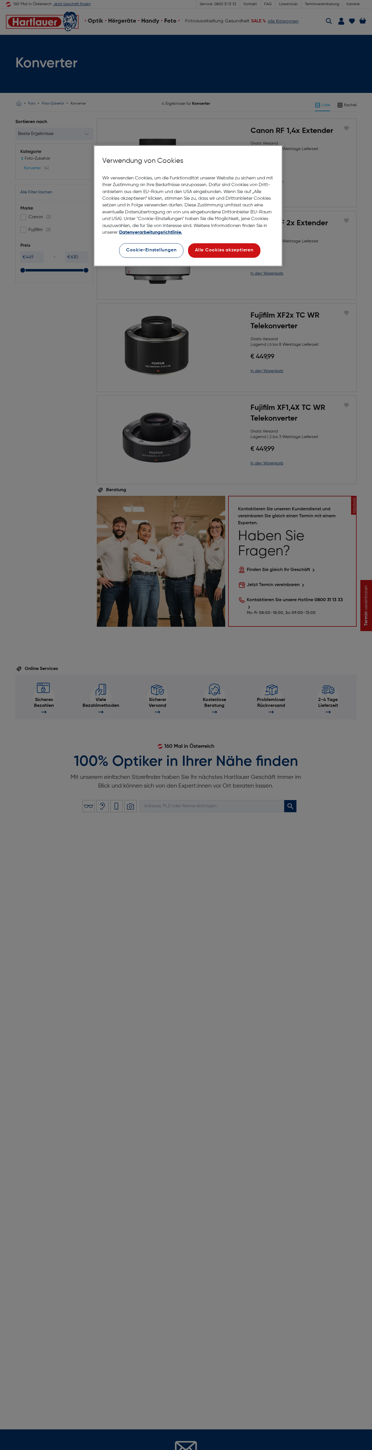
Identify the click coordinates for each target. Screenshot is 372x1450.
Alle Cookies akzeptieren (224, 250)
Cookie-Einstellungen (151, 250)
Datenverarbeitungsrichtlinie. (150, 232)
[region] (188, 206)
